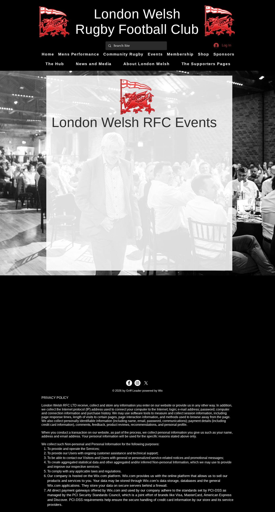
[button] (123, 54)
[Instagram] (137, 383)
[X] (146, 383)
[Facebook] (129, 383)
